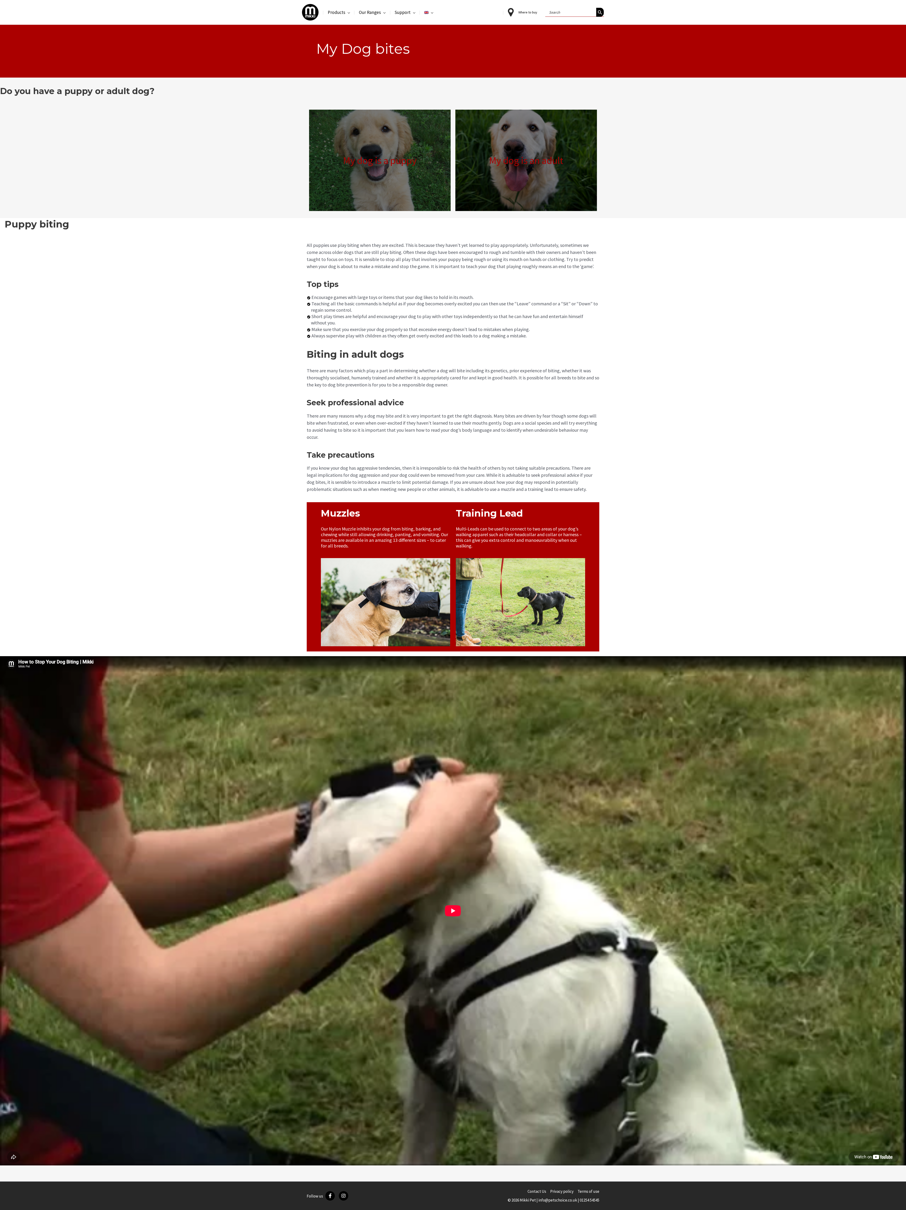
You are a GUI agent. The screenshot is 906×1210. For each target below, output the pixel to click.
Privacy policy (562, 1191)
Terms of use (588, 1191)
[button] (347, 12)
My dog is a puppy (380, 160)
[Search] (600, 12)
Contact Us (537, 1191)
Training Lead (489, 513)
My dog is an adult (526, 160)
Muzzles (340, 513)
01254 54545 (589, 1200)
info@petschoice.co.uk (557, 1200)
